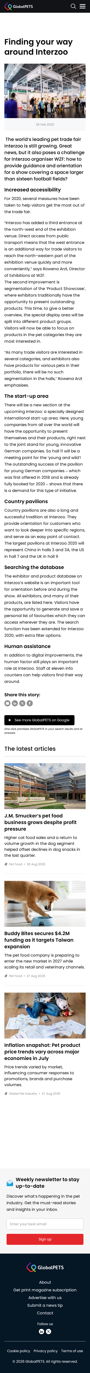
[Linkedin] (41, 1331)
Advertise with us (45, 1297)
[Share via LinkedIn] (15, 703)
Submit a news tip (45, 1305)
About (45, 1282)
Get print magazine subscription (45, 1290)
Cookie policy (18, 1350)
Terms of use (72, 1350)
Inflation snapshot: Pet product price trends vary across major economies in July (42, 1052)
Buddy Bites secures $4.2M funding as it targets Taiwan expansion (39, 940)
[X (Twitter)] (48, 1331)
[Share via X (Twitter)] (22, 703)
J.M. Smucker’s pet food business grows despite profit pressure (40, 822)
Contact (45, 1313)
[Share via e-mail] (7, 703)
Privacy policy (46, 1350)
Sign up (45, 1239)
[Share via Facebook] (30, 703)
